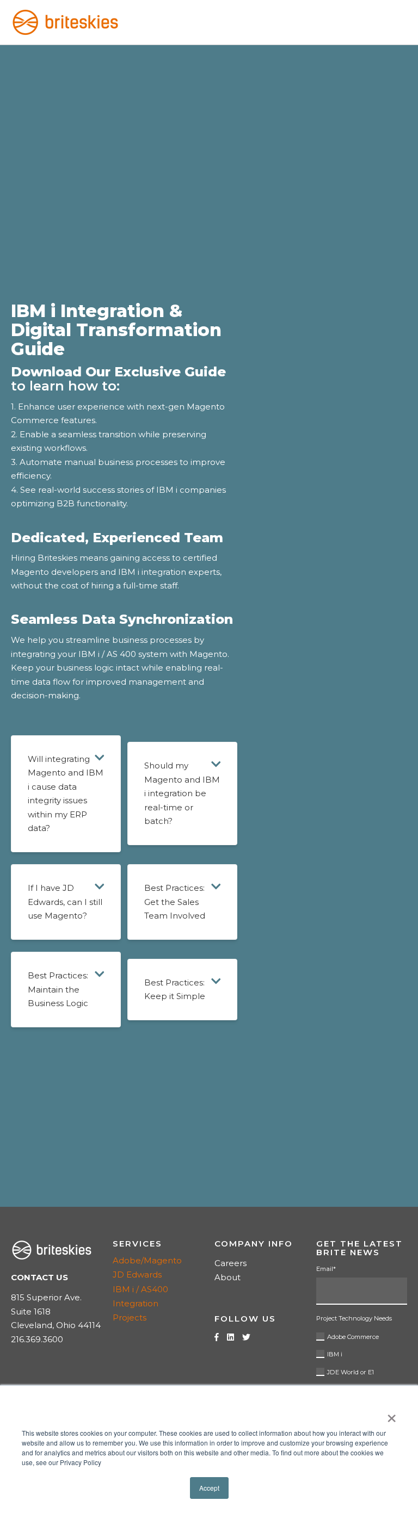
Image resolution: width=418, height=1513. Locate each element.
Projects (129, 1317)
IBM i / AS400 (140, 1289)
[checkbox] (361, 1353)
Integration (135, 1303)
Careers (230, 1263)
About (227, 1277)
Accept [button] (209, 1487)
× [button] (391, 1414)
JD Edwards (137, 1274)
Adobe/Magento (147, 1260)
